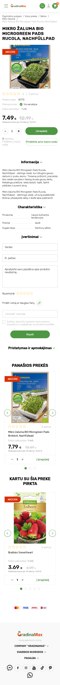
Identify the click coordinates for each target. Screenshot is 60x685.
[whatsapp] (30, 675)
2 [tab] (30, 468)
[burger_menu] (6, 6)
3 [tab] (34, 468)
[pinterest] (50, 668)
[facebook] (17, 668)
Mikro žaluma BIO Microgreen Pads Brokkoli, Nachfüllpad (28, 433)
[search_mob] (42, 6)
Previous (7, 412)
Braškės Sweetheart (20, 552)
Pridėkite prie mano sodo (41, 141)
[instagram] (26, 668)
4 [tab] (34, 589)
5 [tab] (39, 589)
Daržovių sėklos (43, 228)
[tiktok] (42, 668)
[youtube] (34, 668)
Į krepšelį (41, 131)
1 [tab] (25, 468)
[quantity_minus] (12, 459)
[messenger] (9, 668)
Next (52, 412)
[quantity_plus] (22, 459)
